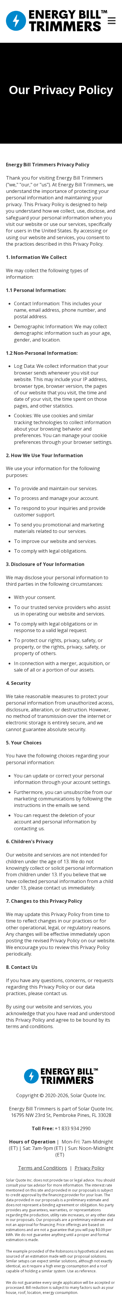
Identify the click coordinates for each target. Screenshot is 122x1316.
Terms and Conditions (42, 1168)
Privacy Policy (89, 1168)
